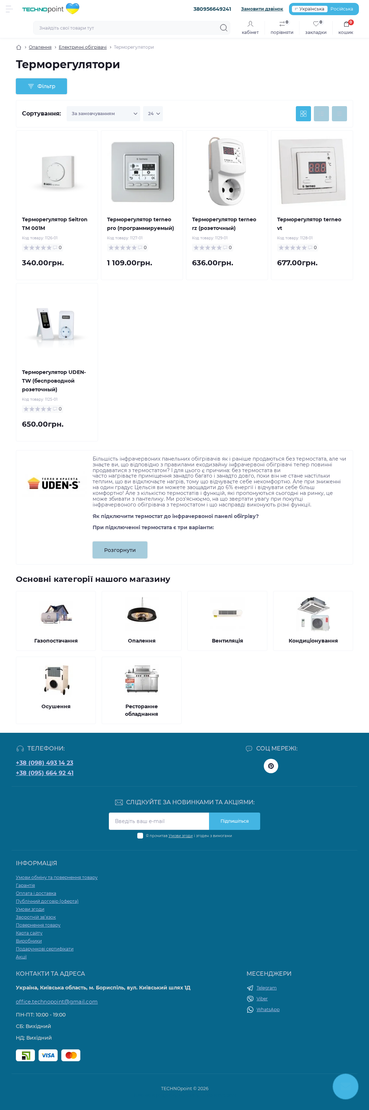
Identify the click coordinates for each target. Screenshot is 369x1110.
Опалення (40, 47)
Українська (311, 9)
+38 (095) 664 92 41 (45, 773)
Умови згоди (181, 835)
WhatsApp (268, 1009)
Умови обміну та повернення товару (57, 877)
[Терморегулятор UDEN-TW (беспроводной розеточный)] (57, 324)
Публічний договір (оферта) (47, 901)
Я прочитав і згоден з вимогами (189, 835)
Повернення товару (38, 925)
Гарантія (25, 885)
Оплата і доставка (36, 893)
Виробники (29, 941)
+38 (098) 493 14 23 (44, 762)
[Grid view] (303, 113)
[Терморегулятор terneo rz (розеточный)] (227, 171)
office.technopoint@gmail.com (57, 1001)
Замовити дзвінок (262, 9)
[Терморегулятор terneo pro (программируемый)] (142, 171)
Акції (21, 956)
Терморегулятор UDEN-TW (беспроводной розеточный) (54, 381)
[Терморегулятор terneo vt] (312, 171)
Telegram (267, 988)
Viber (262, 998)
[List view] (321, 113)
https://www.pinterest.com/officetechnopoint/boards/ (271, 766)
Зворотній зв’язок (36, 917)
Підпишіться (235, 821)
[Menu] (9, 9)
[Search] (223, 28)
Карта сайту (29, 933)
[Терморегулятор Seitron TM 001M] (57, 171)
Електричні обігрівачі (83, 47)
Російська (341, 9)
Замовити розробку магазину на (185, 1095)
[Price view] (339, 113)
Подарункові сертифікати (45, 949)
